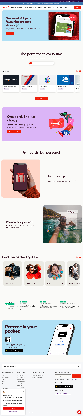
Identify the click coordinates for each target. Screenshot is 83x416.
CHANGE (75, 379)
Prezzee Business (42, 7)
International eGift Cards (30, 7)
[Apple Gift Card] (47, 83)
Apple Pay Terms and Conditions (37, 378)
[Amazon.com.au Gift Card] (11, 83)
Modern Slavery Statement (21, 384)
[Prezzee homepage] (5, 7)
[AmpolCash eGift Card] (29, 83)
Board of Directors (6, 386)
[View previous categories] (77, 71)
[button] (77, 7)
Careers (4, 383)
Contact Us (4, 379)
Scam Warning (5, 377)
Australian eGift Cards (16, 7)
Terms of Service (21, 377)
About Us (67, 7)
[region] (13, 402)
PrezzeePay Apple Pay (37, 375)
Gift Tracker (60, 7)
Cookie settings (20, 387)
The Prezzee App (6, 388)
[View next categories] (80, 71)
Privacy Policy (20, 379)
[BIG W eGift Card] (65, 83)
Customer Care (51, 7)
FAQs (3, 375)
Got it (13, 408)
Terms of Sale (20, 375)
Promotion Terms (21, 381)
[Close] (23, 391)
